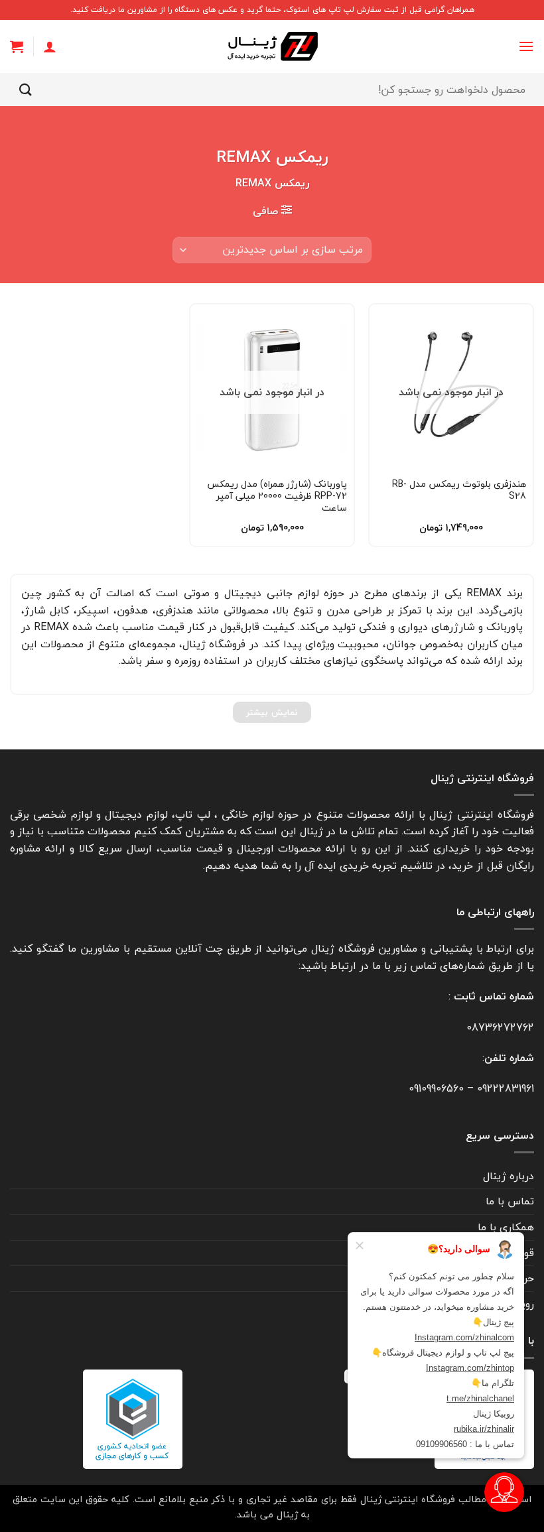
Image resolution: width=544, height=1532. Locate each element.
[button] (526, 46)
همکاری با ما (506, 1227)
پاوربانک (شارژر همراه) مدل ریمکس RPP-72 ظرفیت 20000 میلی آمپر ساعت (277, 496)
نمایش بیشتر (271, 712)
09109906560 (436, 1088)
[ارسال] (26, 89)
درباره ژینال (508, 1176)
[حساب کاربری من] (49, 46)
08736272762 (500, 1027)
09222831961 (505, 1088)
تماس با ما (510, 1201)
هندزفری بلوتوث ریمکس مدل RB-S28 (459, 490)
